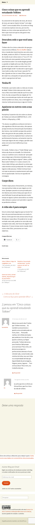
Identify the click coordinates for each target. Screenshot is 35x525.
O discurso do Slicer (10, 293)
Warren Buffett (22, 50)
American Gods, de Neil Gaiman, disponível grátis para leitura (9, 276)
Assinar (6, 483)
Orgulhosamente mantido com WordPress (14, 521)
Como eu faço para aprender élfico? (18, 296)
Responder (17, 373)
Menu (4, 2)
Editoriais (23, 15)
